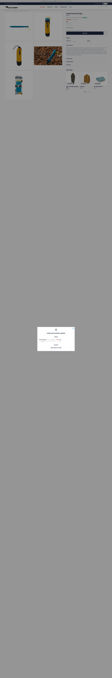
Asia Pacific (56, 345)
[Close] (73, 328)
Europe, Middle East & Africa (56, 347)
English (42, 341)
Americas (56, 336)
